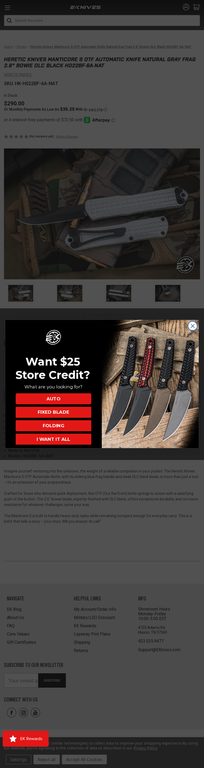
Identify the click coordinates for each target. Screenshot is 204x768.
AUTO (53, 398)
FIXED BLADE (53, 412)
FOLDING (53, 426)
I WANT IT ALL (53, 439)
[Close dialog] (192, 326)
